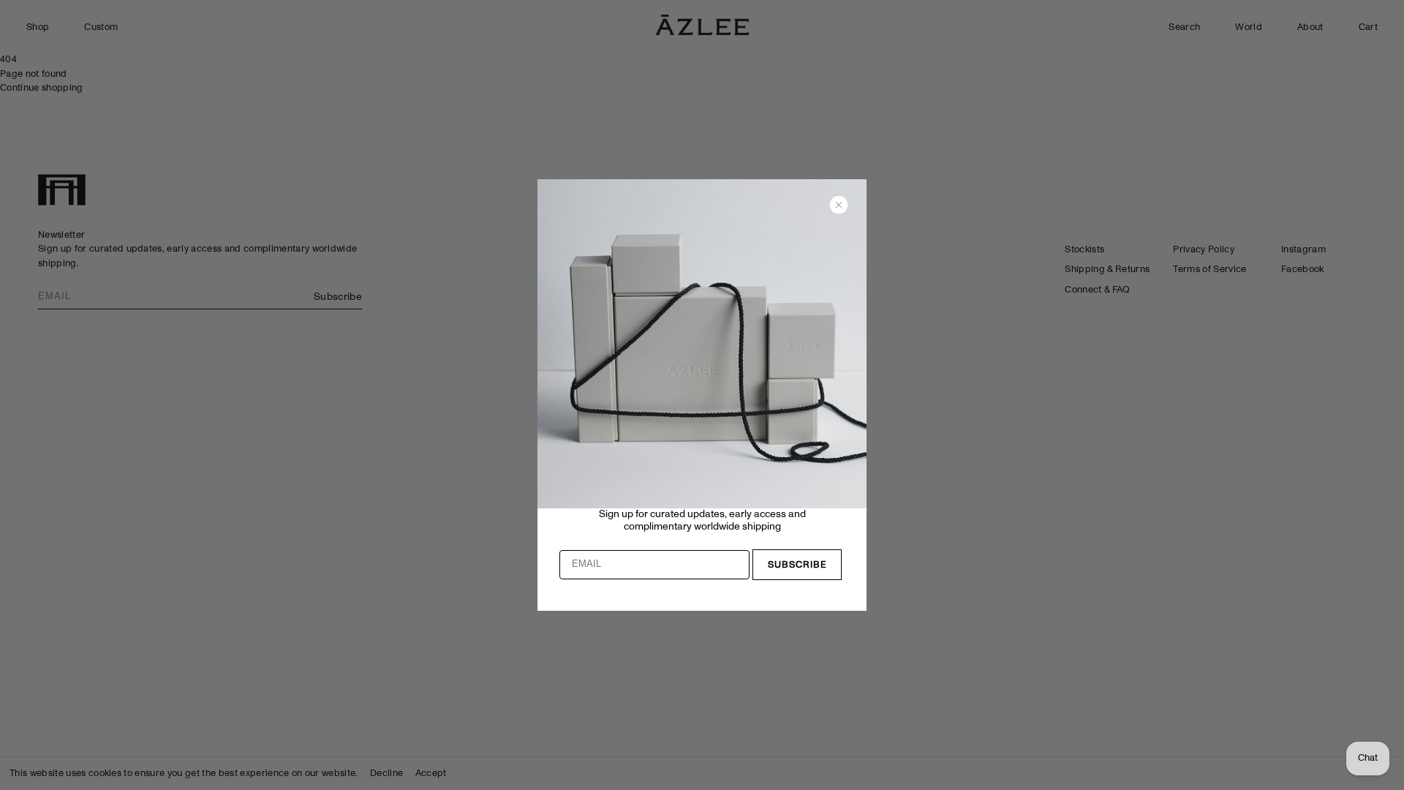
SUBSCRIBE (797, 565)
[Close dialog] (838, 205)
